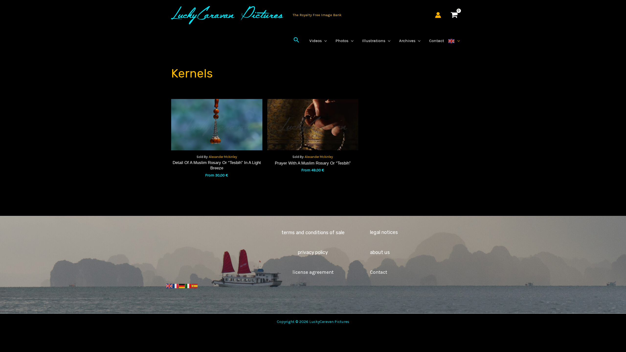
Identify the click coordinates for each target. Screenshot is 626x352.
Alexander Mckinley (223, 157)
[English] (454, 40)
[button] (296, 40)
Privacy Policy (313, 252)
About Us (380, 252)
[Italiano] (188, 286)
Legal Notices (384, 232)
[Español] (195, 286)
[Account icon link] (438, 15)
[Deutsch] (182, 286)
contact (378, 272)
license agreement (313, 272)
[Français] (176, 286)
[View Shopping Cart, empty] (454, 15)
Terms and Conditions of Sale (313, 232)
